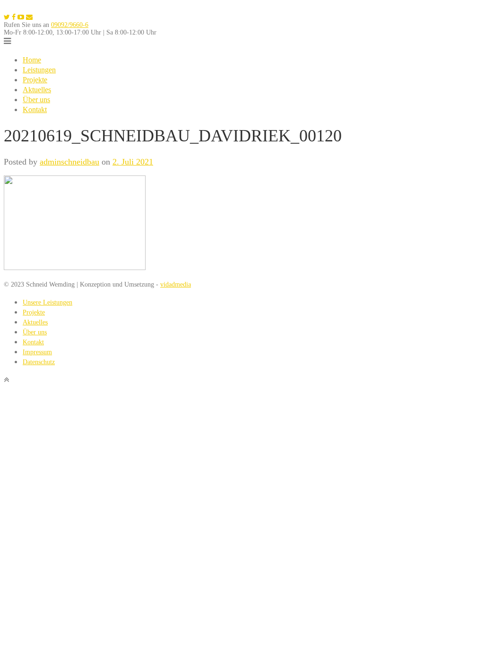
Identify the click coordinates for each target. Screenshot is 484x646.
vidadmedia (175, 284)
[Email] (29, 17)
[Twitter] (7, 17)
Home (32, 60)
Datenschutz (39, 362)
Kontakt (35, 109)
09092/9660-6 (69, 24)
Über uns (36, 100)
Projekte (35, 80)
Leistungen (39, 70)
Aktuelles (37, 90)
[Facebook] (14, 17)
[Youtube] (20, 17)
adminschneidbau (69, 161)
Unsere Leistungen (47, 302)
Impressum (37, 352)
